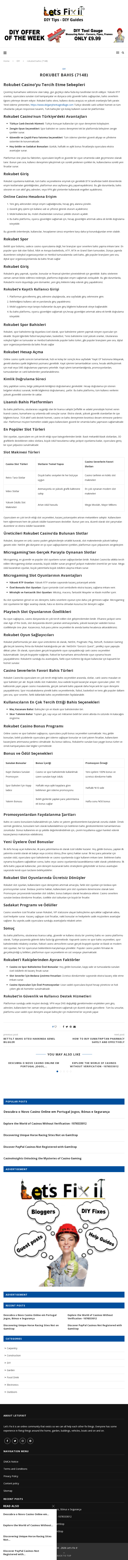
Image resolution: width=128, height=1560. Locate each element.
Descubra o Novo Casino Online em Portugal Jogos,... (33, 1064)
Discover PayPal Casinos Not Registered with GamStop (40, 1147)
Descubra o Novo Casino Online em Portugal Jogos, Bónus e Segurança (57, 1112)
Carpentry (12, 1348)
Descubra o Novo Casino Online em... (26, 1514)
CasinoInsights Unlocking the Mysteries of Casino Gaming (43, 1158)
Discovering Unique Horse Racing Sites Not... (27, 1538)
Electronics (12, 1384)
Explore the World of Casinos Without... (28, 1525)
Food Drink (13, 1377)
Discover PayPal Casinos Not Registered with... (21, 1552)
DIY (18, 60)
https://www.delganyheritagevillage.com (52, 104)
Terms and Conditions (15, 1468)
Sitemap (8, 1490)
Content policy (11, 1483)
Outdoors (12, 1392)
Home (7, 60)
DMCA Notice (11, 1461)
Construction (14, 1355)
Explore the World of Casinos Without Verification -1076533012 (94, 1064)
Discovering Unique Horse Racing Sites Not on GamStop (41, 1135)
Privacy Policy (11, 1476)
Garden (11, 1370)
